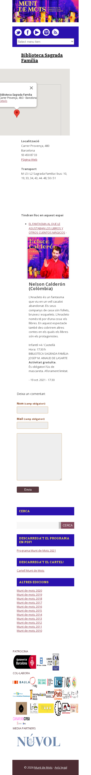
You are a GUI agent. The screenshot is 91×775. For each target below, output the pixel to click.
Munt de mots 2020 (29, 591)
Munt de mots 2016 (29, 607)
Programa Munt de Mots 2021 (36, 550)
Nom (31, 403)
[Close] (31, 88)
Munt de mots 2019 (29, 595)
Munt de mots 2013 (29, 619)
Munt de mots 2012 (29, 623)
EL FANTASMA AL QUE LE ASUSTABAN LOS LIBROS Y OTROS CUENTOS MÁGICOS (47, 228)
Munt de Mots (43, 767)
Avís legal (61, 767)
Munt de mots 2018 (29, 599)
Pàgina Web (29, 160)
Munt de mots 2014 (29, 615)
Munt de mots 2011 (29, 627)
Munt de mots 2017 (29, 603)
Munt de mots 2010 (29, 631)
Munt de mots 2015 (29, 611)
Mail (31, 419)
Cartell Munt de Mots (30, 571)
